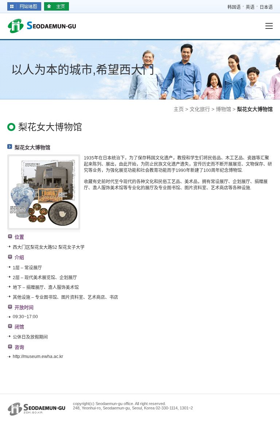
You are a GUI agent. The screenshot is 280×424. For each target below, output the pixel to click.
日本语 (266, 7)
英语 (250, 7)
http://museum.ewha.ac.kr (38, 356)
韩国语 (234, 7)
